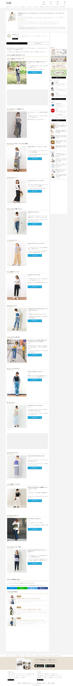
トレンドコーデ (16, 675)
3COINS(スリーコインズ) (53, 677)
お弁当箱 (23, 677)
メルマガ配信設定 (52, 683)
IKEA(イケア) (40, 677)
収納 (9, 673)
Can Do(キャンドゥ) (55, 673)
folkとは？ (20, 683)
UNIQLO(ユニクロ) (54, 675)
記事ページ (16, 43)
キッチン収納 (29, 673)
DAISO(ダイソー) (47, 673)
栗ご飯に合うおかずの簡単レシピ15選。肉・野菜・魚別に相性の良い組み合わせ (60, 126)
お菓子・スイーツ (11, 677)
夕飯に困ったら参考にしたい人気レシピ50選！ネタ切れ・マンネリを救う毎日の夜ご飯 (60, 141)
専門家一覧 (59, 120)
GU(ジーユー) (47, 675)
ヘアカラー (29, 675)
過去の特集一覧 (59, 77)
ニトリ (60, 675)
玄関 (33, 673)
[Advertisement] (27, 97)
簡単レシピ (18, 677)
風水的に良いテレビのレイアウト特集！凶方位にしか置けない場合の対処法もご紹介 (60, 136)
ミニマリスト (18, 673)
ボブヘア (10, 675)
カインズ (60, 677)
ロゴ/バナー (45, 683)
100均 (13, 673)
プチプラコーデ (22, 675)
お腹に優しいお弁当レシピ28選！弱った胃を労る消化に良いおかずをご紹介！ (60, 146)
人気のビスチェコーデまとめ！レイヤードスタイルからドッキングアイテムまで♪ (48, 655)
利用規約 (25, 683)
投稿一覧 (15, 38)
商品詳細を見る (35, 72)
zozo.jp (9, 85)
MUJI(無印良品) (40, 675)
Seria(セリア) (40, 673)
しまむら (45, 677)
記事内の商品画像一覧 (38, 43)
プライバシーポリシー (32, 683)
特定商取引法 (40, 683)
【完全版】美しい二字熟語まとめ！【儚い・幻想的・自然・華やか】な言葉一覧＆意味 (60, 131)
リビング (23, 673)
